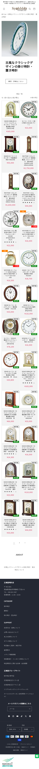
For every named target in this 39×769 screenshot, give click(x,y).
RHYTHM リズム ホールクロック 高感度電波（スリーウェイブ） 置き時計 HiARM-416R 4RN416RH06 (28, 160)
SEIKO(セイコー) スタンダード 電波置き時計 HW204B (10, 158)
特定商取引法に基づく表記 (13, 747)
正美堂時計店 (14, 744)
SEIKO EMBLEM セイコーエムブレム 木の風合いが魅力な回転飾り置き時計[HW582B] (10, 523)
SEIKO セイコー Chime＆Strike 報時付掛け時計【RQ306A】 (28, 307)
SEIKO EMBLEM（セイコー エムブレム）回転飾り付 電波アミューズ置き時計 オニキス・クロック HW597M (28, 376)
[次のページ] (25, 543)
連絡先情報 (16, 750)
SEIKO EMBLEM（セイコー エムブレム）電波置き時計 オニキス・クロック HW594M (28, 414)
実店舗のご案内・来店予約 (13, 645)
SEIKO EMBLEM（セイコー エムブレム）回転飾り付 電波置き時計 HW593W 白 (10, 448)
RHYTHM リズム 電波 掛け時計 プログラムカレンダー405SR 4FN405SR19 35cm (10, 235)
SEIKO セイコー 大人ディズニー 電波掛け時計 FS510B (10, 307)
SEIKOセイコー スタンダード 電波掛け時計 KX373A (28, 340)
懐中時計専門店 (9, 676)
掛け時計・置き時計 (10, 615)
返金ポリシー (25, 747)
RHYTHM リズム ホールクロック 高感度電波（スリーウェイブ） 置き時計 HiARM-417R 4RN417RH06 (10, 197)
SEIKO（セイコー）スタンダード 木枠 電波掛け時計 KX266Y (28, 272)
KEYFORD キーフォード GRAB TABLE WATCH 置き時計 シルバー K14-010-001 (28, 234)
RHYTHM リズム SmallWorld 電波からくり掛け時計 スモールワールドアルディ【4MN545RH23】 (28, 196)
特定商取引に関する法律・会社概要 (15, 663)
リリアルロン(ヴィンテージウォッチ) (16, 689)
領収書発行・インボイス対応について (16, 659)
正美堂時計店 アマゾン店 (12, 685)
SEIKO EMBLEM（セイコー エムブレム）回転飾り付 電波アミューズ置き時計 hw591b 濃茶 (10, 485)
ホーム (4, 14)
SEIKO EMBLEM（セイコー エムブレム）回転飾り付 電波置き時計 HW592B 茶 (28, 448)
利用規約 (32, 747)
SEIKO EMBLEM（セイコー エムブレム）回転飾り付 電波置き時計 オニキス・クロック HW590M (28, 485)
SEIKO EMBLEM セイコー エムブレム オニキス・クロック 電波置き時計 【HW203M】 (10, 124)
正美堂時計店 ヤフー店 (11, 680)
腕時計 (6, 611)
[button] (4, 9)
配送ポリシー (24, 750)
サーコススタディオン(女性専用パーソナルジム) (19, 695)
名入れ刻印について (10, 637)
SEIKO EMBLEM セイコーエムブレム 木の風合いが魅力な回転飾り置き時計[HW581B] (28, 523)
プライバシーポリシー (26, 744)
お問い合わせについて (11, 632)
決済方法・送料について (12, 628)
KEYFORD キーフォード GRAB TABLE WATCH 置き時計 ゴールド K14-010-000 (10, 273)
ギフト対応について (10, 641)
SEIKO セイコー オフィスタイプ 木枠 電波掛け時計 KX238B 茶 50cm (10, 374)
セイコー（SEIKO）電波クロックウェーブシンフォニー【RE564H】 (10, 341)
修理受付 (7, 650)
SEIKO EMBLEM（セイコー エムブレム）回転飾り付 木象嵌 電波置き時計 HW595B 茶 (10, 414)
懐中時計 (7, 606)
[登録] (29, 709)
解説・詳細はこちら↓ (16, 81)
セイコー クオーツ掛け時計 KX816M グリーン (28, 123)
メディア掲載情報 (10, 654)
